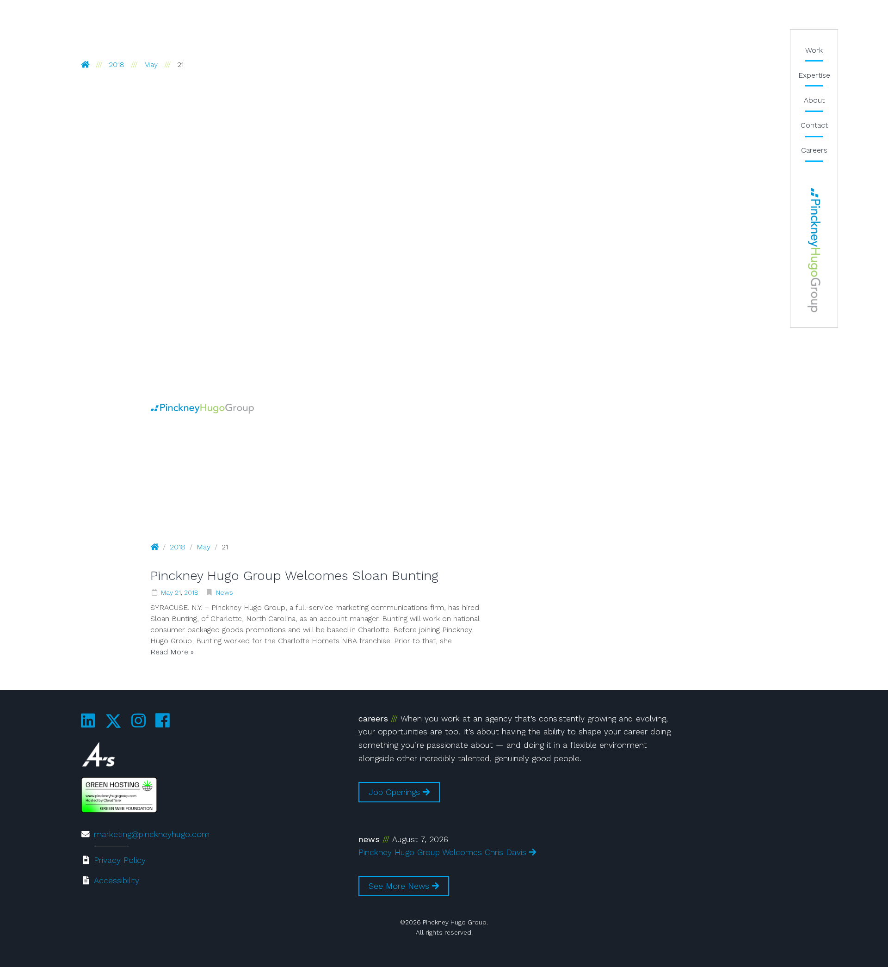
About (814, 100)
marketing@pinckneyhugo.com (152, 834)
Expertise (814, 75)
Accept (157, 929)
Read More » (172, 651)
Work (814, 50)
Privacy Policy (120, 860)
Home (814, 250)
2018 (116, 64)
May (151, 64)
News (224, 592)
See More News (400, 886)
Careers (814, 150)
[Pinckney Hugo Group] (202, 408)
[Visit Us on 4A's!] (98, 756)
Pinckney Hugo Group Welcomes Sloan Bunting (294, 575)
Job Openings (396, 792)
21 (178, 592)
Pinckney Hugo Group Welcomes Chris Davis (443, 852)
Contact (814, 125)
